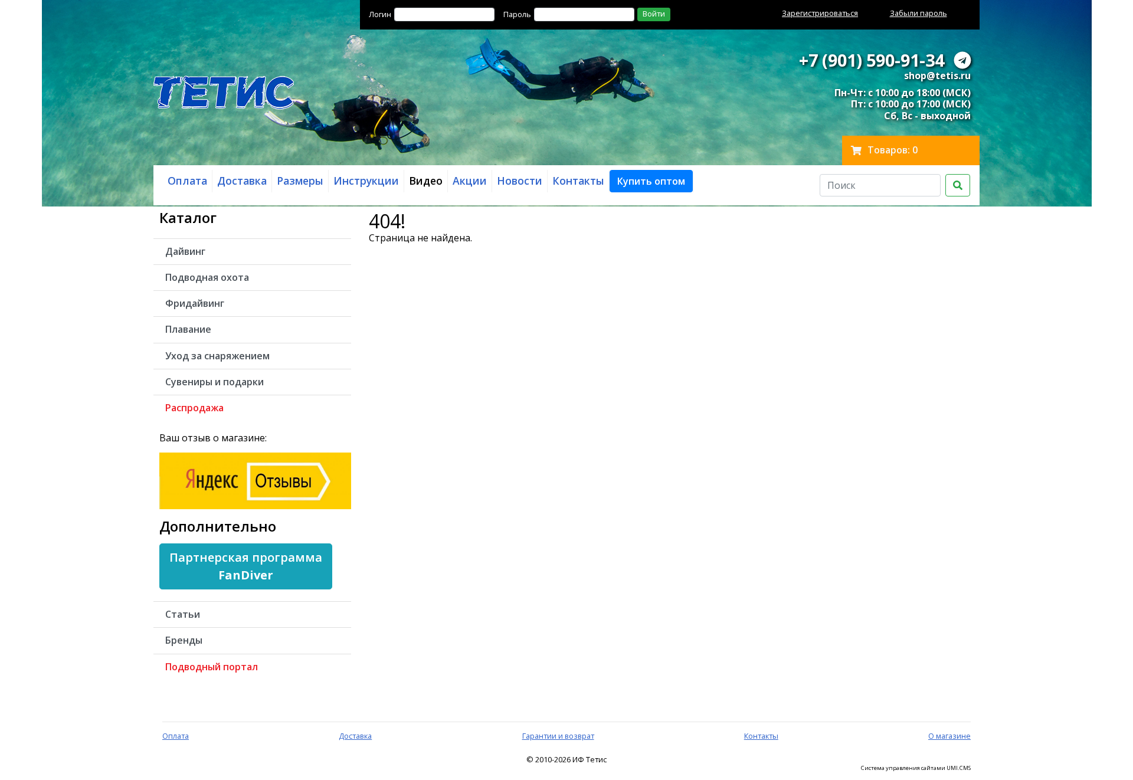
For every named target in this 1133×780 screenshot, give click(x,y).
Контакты (761, 735)
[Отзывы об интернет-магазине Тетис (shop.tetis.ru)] (255, 479)
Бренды (183, 640)
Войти (654, 13)
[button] (651, 181)
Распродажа (194, 407)
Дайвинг (185, 251)
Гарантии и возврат (558, 735)
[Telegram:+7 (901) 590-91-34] (962, 59)
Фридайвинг (194, 303)
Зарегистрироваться (820, 13)
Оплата (175, 735)
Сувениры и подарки (214, 381)
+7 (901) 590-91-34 (871, 59)
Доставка (355, 735)
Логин (380, 14)
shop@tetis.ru (937, 75)
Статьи (182, 614)
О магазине (949, 735)
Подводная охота (207, 277)
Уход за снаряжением (217, 355)
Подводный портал (211, 666)
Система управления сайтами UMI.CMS (916, 768)
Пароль (517, 14)
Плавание (188, 329)
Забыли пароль (918, 13)
